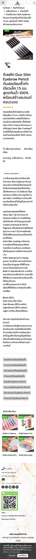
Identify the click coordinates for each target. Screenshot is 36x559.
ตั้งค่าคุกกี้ (12, 555)
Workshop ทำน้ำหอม (8, 519)
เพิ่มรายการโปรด (13, 149)
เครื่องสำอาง (18, 158)
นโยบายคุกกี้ (16, 552)
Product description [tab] (11, 173)
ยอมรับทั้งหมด (22, 555)
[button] (34, 3)
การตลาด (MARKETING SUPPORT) (14, 516)
